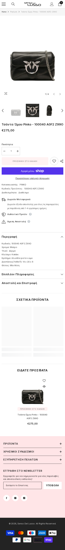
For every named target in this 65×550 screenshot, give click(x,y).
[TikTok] (24, 498)
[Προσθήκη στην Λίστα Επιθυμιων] (54, 161)
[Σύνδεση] (52, 4)
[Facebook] (6, 498)
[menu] (4, 4)
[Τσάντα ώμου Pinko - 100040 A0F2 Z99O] (33, 392)
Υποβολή (52, 485)
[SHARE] (60, 161)
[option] (32, 56)
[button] (54, 94)
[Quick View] (44, 386)
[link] (17, 349)
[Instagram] (15, 498)
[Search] (13, 4)
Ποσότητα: (7, 144)
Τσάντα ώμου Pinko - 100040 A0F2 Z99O (32, 416)
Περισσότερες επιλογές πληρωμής (33, 178)
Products (13, 12)
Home (4, 12)
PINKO (23, 184)
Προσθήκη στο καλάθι (25, 161)
